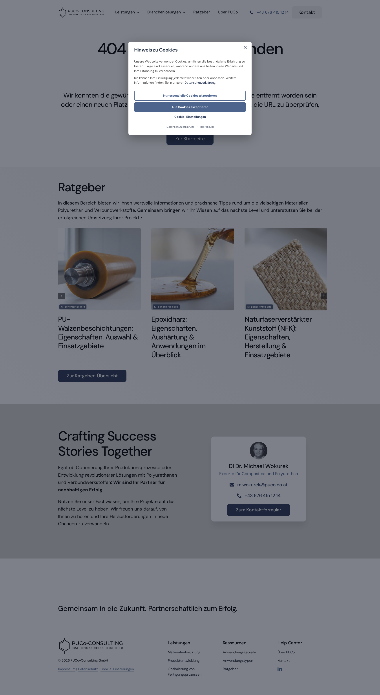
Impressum (207, 127)
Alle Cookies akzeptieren (190, 107)
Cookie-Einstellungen (190, 117)
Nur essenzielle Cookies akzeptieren (190, 96)
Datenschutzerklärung (200, 83)
